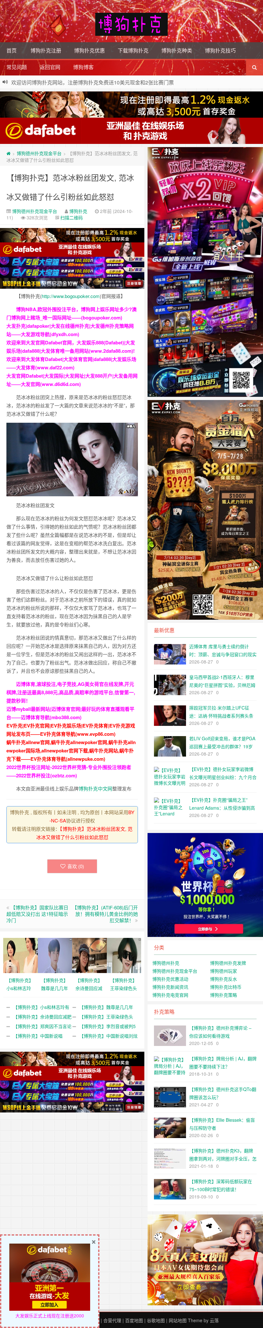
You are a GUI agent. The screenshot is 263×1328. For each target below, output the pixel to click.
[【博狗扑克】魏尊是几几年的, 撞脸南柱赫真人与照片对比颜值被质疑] (55, 955)
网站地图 (178, 1320)
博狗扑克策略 (223, 995)
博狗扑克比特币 (226, 987)
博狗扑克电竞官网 (170, 995)
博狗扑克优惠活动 (170, 979)
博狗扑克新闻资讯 (170, 987)
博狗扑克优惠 (89, 50)
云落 (214, 1320)
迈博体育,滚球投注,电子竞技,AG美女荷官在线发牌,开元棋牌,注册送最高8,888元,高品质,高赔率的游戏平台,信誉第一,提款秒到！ (70, 692)
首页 (11, 50)
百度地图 (134, 1320)
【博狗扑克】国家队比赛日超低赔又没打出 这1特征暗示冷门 (37, 913)
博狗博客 (83, 67)
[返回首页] (8, 153)
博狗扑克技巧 (220, 50)
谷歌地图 (156, 1320)
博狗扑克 (78, 211)
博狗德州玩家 (223, 971)
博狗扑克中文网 (95, 788)
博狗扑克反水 (223, 979)
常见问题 (16, 67)
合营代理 (112, 1320)
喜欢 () (75, 866)
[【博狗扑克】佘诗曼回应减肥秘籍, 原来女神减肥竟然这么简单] (89, 955)
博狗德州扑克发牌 (228, 963)
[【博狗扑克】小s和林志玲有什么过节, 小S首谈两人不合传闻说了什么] (20, 955)
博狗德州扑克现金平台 (39, 153)
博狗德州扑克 (165, 963)
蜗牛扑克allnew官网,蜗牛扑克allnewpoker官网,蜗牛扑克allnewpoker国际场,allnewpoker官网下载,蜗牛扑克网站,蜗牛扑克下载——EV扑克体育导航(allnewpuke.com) (71, 750)
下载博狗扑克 (133, 50)
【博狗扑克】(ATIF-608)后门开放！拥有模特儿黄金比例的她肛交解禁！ (105, 913)
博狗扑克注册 (45, 50)
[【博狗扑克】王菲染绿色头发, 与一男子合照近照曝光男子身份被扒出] (124, 955)
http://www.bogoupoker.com (71, 296)
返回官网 (50, 67)
